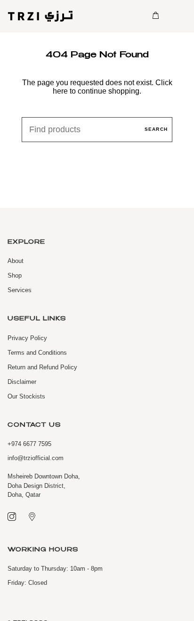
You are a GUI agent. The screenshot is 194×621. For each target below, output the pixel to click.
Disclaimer (22, 381)
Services (20, 290)
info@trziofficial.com (36, 458)
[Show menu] (175, 16)
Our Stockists (26, 396)
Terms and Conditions (37, 352)
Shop (15, 275)
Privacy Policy (27, 338)
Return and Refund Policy (42, 367)
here (60, 91)
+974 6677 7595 (29, 443)
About (16, 260)
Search (156, 129)
